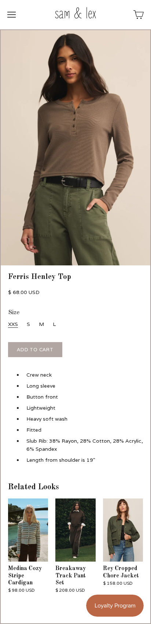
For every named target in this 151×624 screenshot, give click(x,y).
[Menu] (11, 14)
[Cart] (138, 14)
